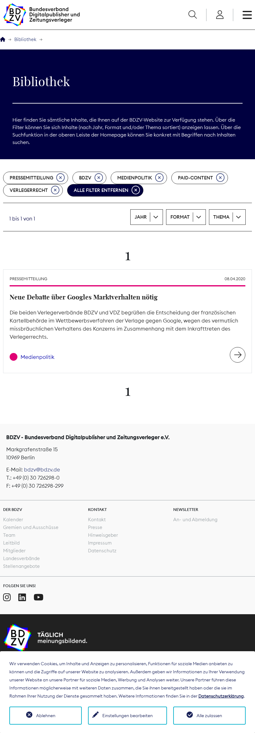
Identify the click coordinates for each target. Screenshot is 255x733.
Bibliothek (25, 39)
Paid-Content (195, 178)
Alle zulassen (209, 715)
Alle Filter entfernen (101, 190)
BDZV (85, 178)
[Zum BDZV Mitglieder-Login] (220, 15)
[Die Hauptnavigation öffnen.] (247, 15)
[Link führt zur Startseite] (41, 14)
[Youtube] (39, 597)
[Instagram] (7, 597)
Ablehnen (45, 715)
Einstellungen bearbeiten (127, 715)
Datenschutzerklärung (221, 696)
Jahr (141, 217)
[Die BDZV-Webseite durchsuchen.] (192, 15)
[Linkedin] (22, 597)
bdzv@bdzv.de (42, 469)
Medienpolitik (134, 178)
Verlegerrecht (29, 190)
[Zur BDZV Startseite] (2, 39)
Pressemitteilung (31, 178)
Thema (221, 217)
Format (180, 217)
